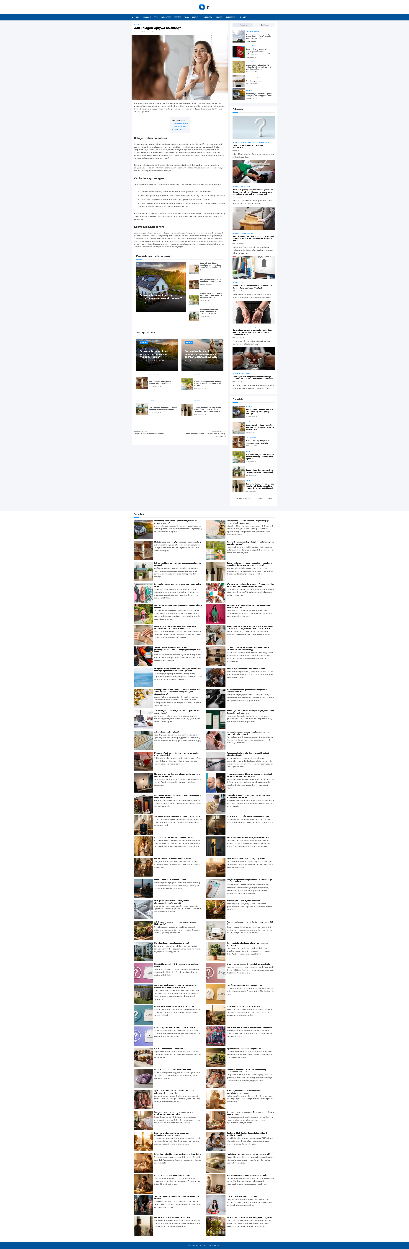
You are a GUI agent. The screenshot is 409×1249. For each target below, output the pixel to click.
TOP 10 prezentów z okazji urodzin (242, 1196)
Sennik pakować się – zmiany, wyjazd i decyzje (247, 1175)
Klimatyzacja (239, 498)
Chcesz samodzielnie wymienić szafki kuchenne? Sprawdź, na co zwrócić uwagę (248, 648)
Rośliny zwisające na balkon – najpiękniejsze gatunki (250, 1217)
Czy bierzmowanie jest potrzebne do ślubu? (173, 837)
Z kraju (248, 186)
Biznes (243, 186)
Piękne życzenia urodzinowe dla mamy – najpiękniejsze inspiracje (244, 1092)
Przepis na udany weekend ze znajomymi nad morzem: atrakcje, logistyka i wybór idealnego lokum (178, 670)
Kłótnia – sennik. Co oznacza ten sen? (170, 880)
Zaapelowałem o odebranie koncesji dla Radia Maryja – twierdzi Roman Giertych (252, 287)
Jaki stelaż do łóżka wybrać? (166, 732)
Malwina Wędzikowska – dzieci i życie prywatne (174, 1027)
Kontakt (243, 17)
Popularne (244, 25)
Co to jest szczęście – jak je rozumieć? (243, 1006)
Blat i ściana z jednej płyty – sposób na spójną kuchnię (211, 280)
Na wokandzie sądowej (252, 327)
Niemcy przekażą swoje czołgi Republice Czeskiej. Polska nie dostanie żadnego (258, 37)
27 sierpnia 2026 (206, 300)
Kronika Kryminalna (238, 327)
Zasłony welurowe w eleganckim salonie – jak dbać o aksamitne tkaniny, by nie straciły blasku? (207, 409)
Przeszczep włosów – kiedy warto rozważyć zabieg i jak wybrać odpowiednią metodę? (249, 775)
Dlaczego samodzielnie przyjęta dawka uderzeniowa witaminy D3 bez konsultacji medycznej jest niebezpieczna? (177, 692)
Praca (186, 17)
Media (267, 142)
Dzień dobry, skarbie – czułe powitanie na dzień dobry (177, 1154)
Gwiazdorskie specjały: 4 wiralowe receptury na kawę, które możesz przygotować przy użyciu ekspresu (250, 627)
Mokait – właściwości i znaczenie (168, 1049)
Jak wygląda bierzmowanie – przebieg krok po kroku (177, 816)
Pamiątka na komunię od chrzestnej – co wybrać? (248, 1154)
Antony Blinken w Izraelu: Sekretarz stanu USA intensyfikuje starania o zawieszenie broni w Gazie (253, 238)
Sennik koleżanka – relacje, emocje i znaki (172, 859)
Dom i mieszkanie (251, 78)
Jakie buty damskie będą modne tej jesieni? (246, 669)
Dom (137, 17)
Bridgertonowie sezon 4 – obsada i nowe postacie (248, 964)
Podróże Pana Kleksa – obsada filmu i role (244, 985)
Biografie (147, 17)
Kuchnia (259, 78)
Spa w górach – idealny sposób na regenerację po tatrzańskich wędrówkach (210, 265)
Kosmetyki (138, 24)
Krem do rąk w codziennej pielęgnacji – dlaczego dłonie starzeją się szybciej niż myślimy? (175, 627)
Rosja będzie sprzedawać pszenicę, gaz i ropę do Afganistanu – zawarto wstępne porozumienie (259, 52)
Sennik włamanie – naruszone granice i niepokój (248, 837)
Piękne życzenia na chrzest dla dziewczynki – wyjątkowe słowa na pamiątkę (174, 1113)
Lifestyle (261, 142)
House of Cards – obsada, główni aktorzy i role (174, 1006)
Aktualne (265, 25)
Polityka (243, 233)
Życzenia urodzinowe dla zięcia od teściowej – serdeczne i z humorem (247, 1071)
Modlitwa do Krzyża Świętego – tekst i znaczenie (248, 816)
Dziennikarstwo (252, 142)
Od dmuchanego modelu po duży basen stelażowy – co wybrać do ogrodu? (211, 295)
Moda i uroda (166, 17)
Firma (156, 17)
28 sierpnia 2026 (206, 270)
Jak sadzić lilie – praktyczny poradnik (243, 901)
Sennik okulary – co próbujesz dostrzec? (172, 1217)
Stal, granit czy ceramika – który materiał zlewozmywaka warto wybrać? (172, 902)
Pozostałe (230, 17)
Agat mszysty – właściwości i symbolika (244, 1049)
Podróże (177, 17)
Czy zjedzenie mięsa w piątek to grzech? (172, 1175)
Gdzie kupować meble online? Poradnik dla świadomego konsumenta (205, 435)
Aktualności (249, 31)
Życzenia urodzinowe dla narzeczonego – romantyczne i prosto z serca (172, 1134)
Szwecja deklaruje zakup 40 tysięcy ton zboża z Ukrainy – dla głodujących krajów (259, 67)
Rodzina (195, 17)
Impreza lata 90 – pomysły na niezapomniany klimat (249, 1027)
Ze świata (256, 31)
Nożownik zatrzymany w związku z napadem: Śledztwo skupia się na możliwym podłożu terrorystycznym (252, 332)
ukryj (182, 120)
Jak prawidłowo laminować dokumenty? (149, 434)
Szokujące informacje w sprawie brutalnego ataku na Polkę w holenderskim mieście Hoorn (253, 378)
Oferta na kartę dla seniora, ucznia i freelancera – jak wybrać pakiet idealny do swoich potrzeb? (250, 585)
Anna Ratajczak (153, 32)
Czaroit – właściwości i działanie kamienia (172, 1070)
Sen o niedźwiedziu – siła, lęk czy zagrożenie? (246, 859)
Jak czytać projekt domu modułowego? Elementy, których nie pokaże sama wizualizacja (176, 986)
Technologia (207, 17)
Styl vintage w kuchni (255, 81)
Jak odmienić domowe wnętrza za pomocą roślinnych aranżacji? (209, 311)
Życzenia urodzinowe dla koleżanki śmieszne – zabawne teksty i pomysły (174, 1092)
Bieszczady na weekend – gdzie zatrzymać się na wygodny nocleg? (161, 297)
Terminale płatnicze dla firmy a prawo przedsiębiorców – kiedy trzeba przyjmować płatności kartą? (178, 649)
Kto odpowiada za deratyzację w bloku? (171, 943)
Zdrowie (218, 17)
